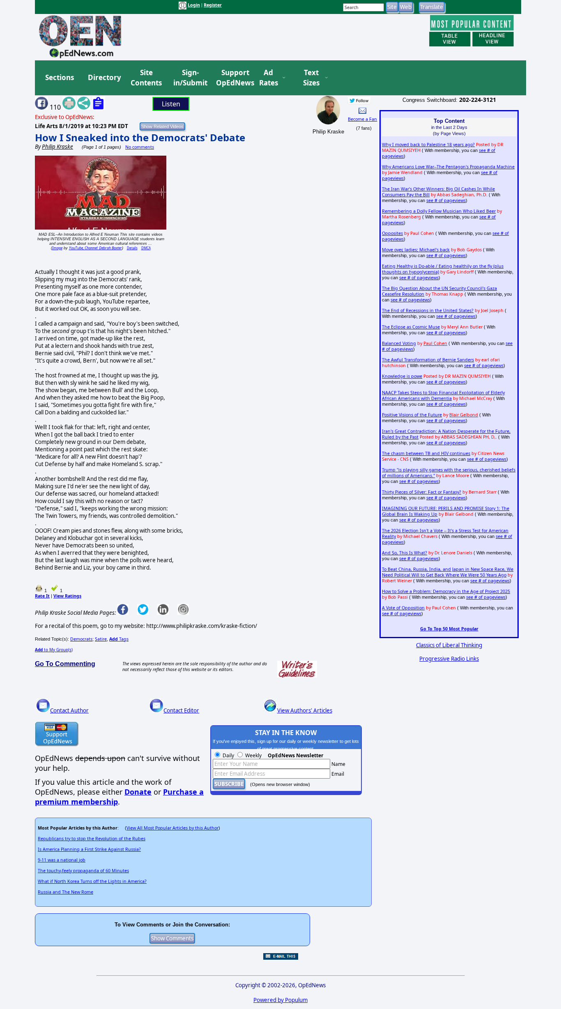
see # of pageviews (446, 200)
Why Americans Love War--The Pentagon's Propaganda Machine (448, 167)
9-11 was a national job (61, 860)
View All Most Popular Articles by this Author (172, 828)
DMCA (146, 248)
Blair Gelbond (463, 415)
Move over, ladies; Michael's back (416, 250)
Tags (119, 639)
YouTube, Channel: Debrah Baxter (95, 248)
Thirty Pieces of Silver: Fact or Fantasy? (421, 492)
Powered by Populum (280, 1000)
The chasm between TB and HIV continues (426, 453)
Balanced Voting (399, 343)
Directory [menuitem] (104, 77)
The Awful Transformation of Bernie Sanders (428, 360)
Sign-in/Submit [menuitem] (189, 78)
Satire (101, 639)
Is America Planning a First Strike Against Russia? (89, 849)
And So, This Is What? (404, 553)
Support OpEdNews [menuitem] (232, 78)
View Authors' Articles (304, 710)
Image (57, 248)
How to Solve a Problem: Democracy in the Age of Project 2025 (446, 591)
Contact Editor (181, 710)
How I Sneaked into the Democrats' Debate (140, 137)
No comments (139, 147)
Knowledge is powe (402, 376)
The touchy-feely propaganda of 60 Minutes (83, 870)
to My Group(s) (54, 650)
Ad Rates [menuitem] (268, 78)
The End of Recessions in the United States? (428, 310)
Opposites (392, 233)
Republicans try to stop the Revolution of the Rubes (91, 838)
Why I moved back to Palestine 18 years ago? (428, 144)
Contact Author (69, 710)
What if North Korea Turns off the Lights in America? (92, 881)
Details (132, 248)
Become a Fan (362, 119)
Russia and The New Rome (65, 892)
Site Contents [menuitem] (146, 78)
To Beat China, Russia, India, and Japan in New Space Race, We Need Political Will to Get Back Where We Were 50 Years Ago (447, 572)
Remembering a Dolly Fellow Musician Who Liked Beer (439, 211)
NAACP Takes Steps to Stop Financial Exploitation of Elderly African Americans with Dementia (443, 395)
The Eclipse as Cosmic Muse (411, 327)
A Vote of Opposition (403, 608)
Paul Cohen (435, 343)
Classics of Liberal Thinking (449, 645)
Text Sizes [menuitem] (311, 78)
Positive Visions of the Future (412, 415)
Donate (138, 792)
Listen (171, 103)
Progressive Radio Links (449, 658)
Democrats (81, 639)
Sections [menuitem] (59, 77)
